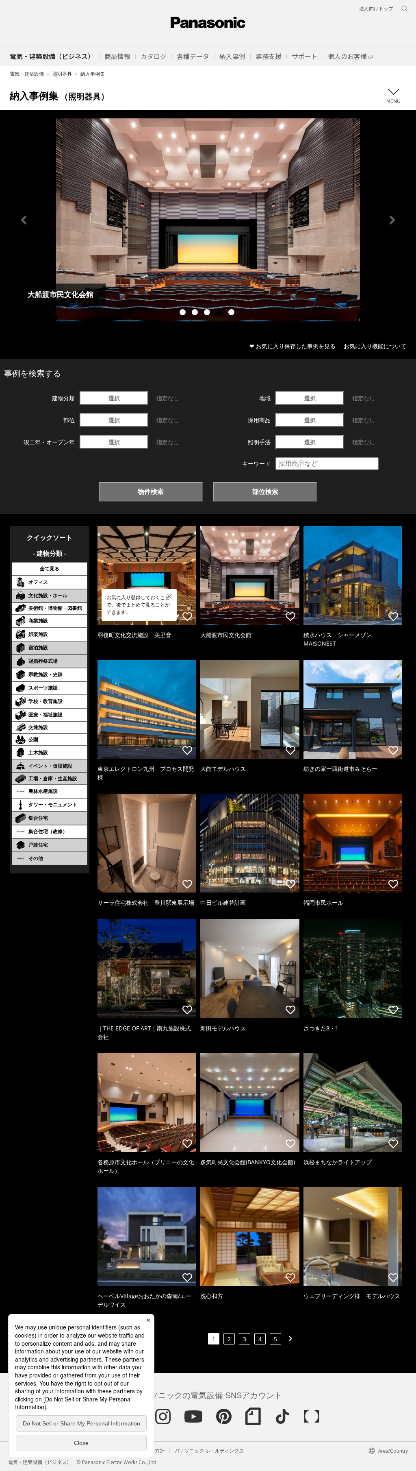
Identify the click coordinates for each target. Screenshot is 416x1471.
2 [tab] (196, 313)
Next (392, 220)
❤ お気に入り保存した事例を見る (292, 346)
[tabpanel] (208, 219)
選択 (114, 398)
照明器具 (62, 73)
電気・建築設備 (27, 73)
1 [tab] (184, 313)
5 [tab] (232, 313)
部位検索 (265, 491)
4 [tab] (220, 313)
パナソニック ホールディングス (209, 1450)
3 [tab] (208, 313)
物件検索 (151, 491)
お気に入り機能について (375, 346)
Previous (23, 220)
